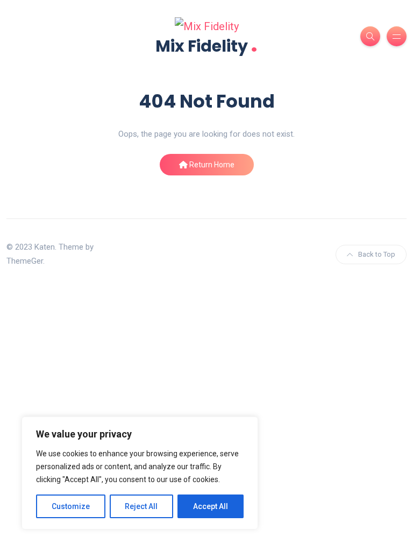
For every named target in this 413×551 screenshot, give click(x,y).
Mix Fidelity (206, 45)
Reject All (141, 506)
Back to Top (376, 254)
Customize (71, 506)
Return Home (211, 164)
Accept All (210, 506)
